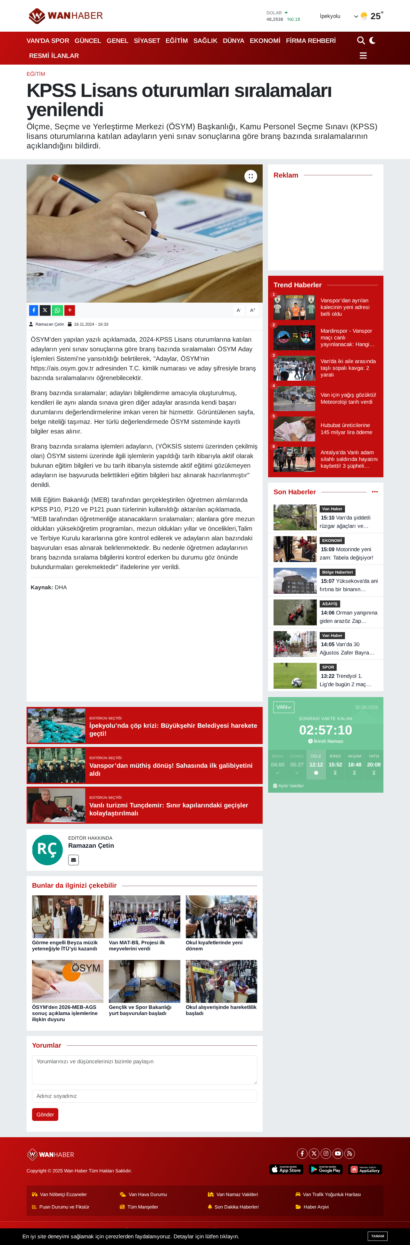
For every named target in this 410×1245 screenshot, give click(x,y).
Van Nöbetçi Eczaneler (63, 1194)
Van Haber (332, 508)
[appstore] (286, 1169)
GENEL (117, 40)
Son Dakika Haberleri (236, 1206)
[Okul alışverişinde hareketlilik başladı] (221, 981)
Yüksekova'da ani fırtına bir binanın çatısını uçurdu (349, 585)
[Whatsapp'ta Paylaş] (57, 310)
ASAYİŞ (330, 603)
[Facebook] (302, 1153)
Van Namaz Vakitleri (237, 1194)
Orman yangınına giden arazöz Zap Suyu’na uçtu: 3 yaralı (348, 617)
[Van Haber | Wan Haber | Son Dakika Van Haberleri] (66, 15)
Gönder (45, 1115)
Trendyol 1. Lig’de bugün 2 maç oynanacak (343, 680)
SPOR (328, 667)
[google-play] (326, 1169)
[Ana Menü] (362, 55)
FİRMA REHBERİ (311, 40)
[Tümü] (375, 492)
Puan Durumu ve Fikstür (64, 1206)
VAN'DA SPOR (48, 40)
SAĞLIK (205, 40)
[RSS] (349, 1153)
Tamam (377, 1236)
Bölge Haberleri (337, 572)
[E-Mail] (73, 860)
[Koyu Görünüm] (371, 40)
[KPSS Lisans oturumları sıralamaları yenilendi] (145, 233)
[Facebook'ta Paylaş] (33, 310)
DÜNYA (233, 40)
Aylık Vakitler (291, 785)
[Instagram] (326, 1153)
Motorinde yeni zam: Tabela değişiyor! (346, 553)
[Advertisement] (147, 647)
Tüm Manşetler (142, 1206)
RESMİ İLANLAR (54, 55)
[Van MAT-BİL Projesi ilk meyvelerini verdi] (144, 916)
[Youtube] (337, 1153)
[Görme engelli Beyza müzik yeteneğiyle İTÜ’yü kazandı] (67, 916)
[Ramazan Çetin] (47, 850)
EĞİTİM (177, 40)
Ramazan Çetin (50, 324)
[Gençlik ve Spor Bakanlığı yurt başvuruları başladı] (144, 981)
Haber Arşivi (316, 1206)
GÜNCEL (88, 40)
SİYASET (147, 40)
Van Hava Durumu (148, 1194)
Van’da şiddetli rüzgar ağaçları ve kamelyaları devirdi (345, 522)
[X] (314, 1153)
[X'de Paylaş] (45, 310)
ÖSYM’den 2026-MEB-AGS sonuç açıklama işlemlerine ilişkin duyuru (65, 1013)
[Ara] (361, 40)
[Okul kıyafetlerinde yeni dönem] (221, 916)
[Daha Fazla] (69, 310)
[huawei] (365, 1169)
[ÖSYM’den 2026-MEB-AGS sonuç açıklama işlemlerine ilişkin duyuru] (67, 981)
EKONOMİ (265, 40)
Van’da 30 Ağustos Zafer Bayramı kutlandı (347, 649)
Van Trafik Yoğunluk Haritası (332, 1194)
